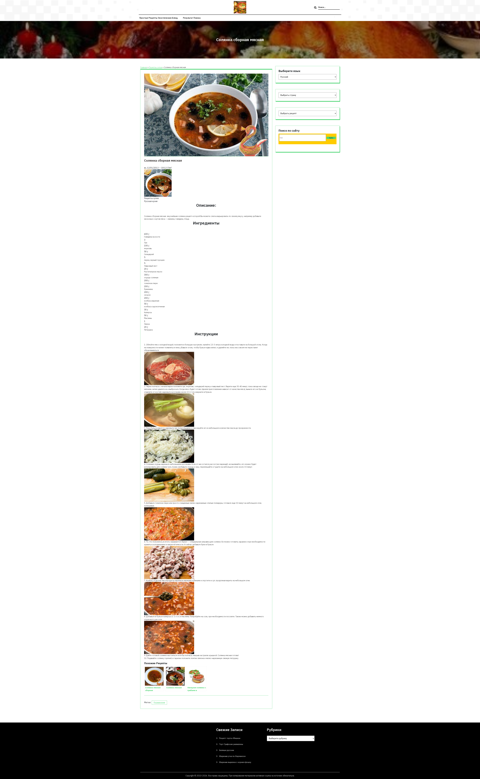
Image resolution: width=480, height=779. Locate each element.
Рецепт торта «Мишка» (229, 738)
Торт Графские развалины (231, 744)
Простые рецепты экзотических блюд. (158, 18)
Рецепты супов (155, 67)
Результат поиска (191, 18)
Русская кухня (159, 702)
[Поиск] (315, 8)
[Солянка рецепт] (169, 446)
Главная (143, 67)
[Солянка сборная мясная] (158, 182)
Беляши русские (226, 750)
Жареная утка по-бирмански (232, 756)
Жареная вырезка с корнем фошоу (235, 762)
